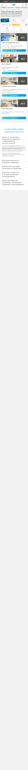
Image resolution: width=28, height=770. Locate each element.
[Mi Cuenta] (2, 4)
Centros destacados (4, 19)
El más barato (14, 20)
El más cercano (23, 20)
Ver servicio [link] (14, 50)
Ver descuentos (11, 24)
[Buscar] (22, 4)
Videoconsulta (10, 7)
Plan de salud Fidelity (24, 7)
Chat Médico (17, 7)
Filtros (21, 30)
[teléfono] (5, 4)
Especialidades (3, 7)
